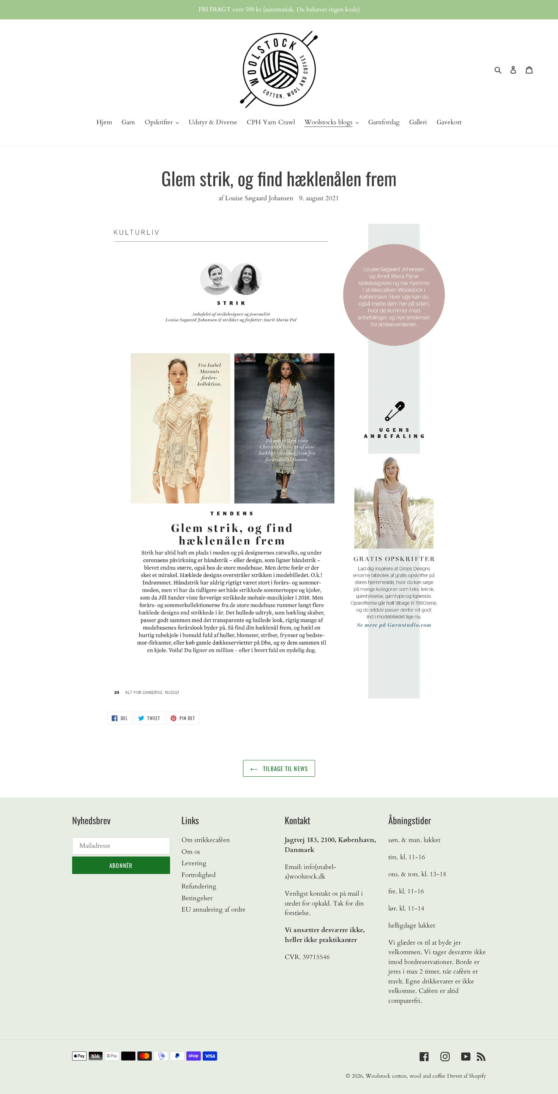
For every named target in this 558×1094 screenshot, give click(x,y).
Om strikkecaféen (205, 840)
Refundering (198, 886)
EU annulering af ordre (213, 909)
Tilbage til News (285, 768)
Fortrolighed (198, 875)
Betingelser (197, 898)
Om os (190, 851)
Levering (193, 863)
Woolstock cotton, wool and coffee (405, 1076)
